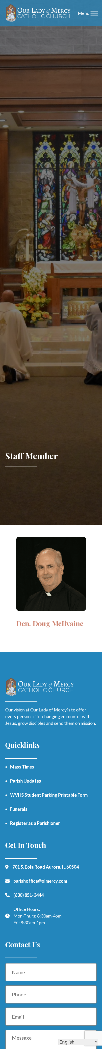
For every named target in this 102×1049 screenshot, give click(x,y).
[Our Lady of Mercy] (38, 13)
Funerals (18, 809)
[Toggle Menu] (94, 13)
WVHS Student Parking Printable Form (49, 795)
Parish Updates (25, 781)
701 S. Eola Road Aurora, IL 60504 (45, 867)
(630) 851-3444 (28, 895)
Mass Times (22, 767)
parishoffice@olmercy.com (40, 881)
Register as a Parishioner (35, 823)
